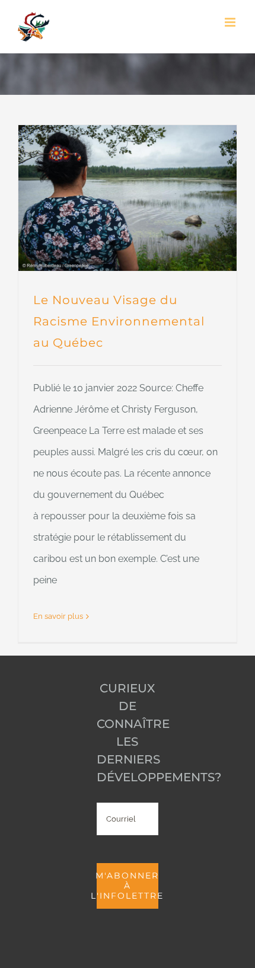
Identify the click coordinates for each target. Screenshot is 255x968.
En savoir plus (58, 616)
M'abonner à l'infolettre (127, 885)
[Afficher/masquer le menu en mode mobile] (231, 22)
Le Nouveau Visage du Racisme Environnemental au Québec (119, 321)
